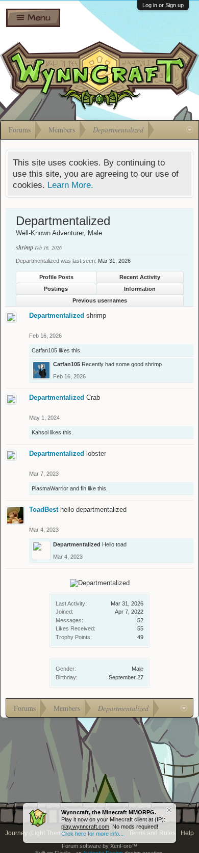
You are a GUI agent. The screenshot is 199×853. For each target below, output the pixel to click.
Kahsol (40, 432)
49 (140, 637)
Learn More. (70, 185)
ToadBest (43, 509)
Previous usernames (99, 300)
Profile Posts (56, 277)
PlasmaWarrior (50, 488)
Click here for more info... (92, 834)
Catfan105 (44, 350)
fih (83, 488)
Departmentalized (56, 315)
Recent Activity (139, 277)
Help (187, 833)
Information (140, 289)
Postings (56, 289)
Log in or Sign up (163, 5)
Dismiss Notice (169, 810)
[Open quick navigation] (189, 129)
